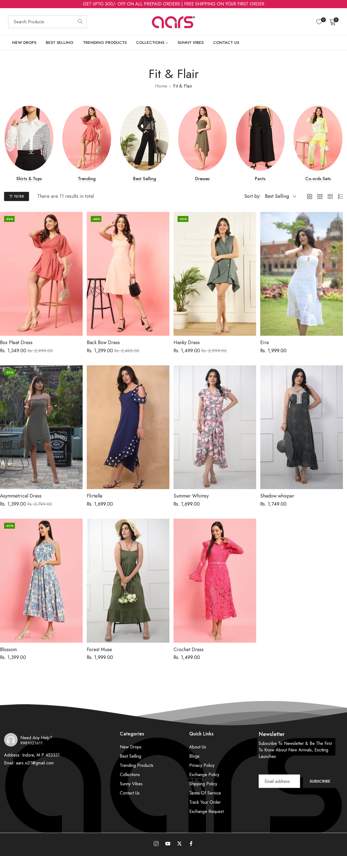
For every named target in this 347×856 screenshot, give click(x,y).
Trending (36, 179)
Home (161, 86)
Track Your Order (205, 802)
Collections (130, 774)
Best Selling (93, 179)
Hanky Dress (187, 343)
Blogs (194, 756)
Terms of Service (205, 793)
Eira (264, 343)
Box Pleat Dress (16, 343)
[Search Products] (80, 21)
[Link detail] (156, 844)
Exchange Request (206, 811)
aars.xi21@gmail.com (29, 763)
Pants (209, 179)
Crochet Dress (189, 650)
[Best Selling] (94, 138)
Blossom (8, 650)
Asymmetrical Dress (20, 496)
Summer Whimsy (191, 496)
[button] (77, 221)
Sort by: (252, 196)
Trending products (136, 765)
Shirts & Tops (325, 179)
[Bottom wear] (209, 138)
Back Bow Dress (103, 343)
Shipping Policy (203, 784)
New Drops (131, 747)
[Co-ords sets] (267, 138)
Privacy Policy (201, 765)
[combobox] (47, 21)
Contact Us (130, 793)
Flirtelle (94, 496)
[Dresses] (151, 138)
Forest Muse (99, 650)
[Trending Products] (36, 138)
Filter (19, 196)
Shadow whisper (277, 496)
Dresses (152, 179)
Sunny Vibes (131, 784)
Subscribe (320, 781)
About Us (197, 747)
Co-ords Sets (267, 179)
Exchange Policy (204, 774)
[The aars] (173, 21)
